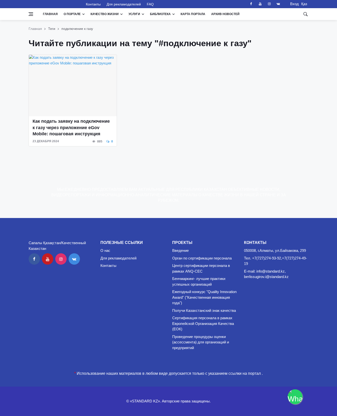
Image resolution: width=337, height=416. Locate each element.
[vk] (278, 4)
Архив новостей (225, 14)
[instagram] (269, 4)
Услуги (134, 14)
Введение (180, 250)
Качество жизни (105, 14)
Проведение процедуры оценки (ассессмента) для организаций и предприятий (200, 342)
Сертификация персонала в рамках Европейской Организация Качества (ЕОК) (203, 323)
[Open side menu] (31, 14)
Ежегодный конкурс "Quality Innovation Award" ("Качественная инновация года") (204, 297)
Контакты (93, 4)
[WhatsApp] (295, 396)
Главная (50, 14)
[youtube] (260, 4)
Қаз (304, 4)
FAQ (150, 4)
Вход (293, 4)
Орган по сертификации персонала (202, 258)
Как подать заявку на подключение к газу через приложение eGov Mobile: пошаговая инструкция (71, 127)
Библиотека (160, 14)
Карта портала (193, 14)
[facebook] (251, 4)
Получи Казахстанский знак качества (204, 310)
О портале (72, 14)
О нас (105, 250)
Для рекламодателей (124, 4)
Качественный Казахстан (54, 3)
